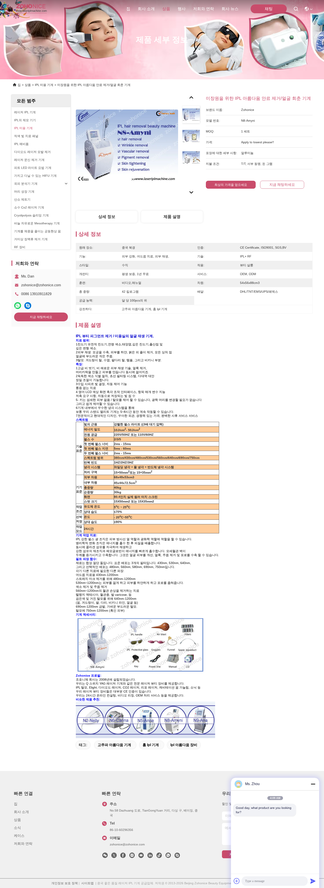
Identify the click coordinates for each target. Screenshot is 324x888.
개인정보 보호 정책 (64, 883)
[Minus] (313, 784)
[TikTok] (159, 856)
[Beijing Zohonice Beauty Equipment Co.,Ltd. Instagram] (132, 856)
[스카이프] (28, 306)
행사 (182, 9)
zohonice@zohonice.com (41, 285)
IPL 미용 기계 (44, 85)
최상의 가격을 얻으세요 (230, 184)
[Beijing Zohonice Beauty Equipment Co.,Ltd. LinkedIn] (150, 856)
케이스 (19, 836)
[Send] (313, 881)
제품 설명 (172, 216)
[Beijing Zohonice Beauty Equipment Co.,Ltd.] (31, 8)
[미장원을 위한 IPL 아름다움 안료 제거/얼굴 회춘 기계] (127, 146)
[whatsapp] (18, 306)
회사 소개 (146, 9)
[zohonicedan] (177, 856)
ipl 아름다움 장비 (183, 745)
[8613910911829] (168, 856)
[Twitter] (114, 856)
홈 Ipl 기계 (151, 745)
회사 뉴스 (230, 9)
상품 (166, 9)
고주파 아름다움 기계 (114, 745)
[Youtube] (141, 856)
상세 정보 (106, 216)
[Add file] (237, 881)
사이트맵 (87, 883)
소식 (17, 828)
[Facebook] (123, 856)
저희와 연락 (203, 9)
